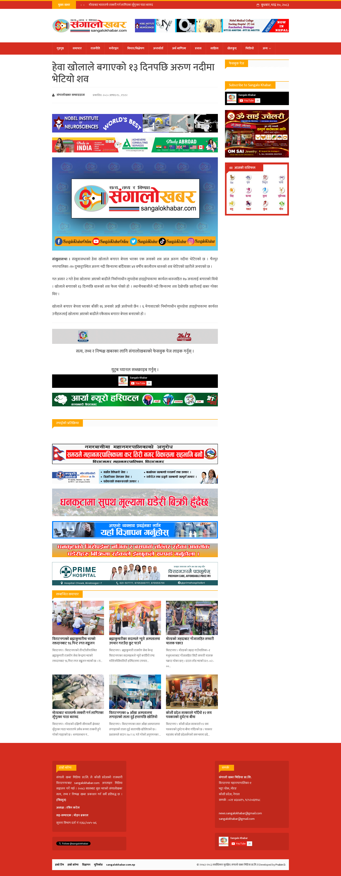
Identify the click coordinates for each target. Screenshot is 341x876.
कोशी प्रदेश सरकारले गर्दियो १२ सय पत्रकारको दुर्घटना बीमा (189, 715)
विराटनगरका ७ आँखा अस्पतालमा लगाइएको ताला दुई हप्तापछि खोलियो (127, 4)
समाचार (77, 48)
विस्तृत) (61, 800)
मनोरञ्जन (113, 48)
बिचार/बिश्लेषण (135, 48)
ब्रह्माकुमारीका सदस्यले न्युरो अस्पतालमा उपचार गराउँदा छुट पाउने (134, 641)
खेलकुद (232, 48)
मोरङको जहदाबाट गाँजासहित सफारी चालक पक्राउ (190, 641)
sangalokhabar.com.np (120, 864)
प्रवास (198, 48)
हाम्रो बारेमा (73, 864)
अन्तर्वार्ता (158, 48)
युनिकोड (98, 864)
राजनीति (95, 48)
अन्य (265, 48)
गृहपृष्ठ (60, 48)
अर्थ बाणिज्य (179, 48)
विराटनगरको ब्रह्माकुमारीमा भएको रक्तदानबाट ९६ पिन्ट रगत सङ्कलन (74, 641)
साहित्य (214, 48)
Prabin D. (280, 864)
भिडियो (249, 48)
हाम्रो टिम (59, 864)
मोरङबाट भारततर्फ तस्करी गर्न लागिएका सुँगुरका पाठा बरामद (78, 715)
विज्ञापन (86, 864)
